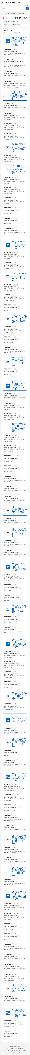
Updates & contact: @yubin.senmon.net (15, 1048)
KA (21, 37)
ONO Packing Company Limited (18, 1050)
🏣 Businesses (16, 24)
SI (18, 39)
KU (25, 37)
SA (16, 39)
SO (23, 39)
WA (16, 44)
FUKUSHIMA (7, 13)
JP (21, 5)
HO (13, 43)
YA (24, 43)
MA (16, 43)
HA (25, 41)
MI (19, 43)
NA (19, 41)
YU (13, 44)
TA (14, 41)
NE (22, 41)
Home (2, 13)
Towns (6, 24)
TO (16, 41)
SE (21, 39)
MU (21, 43)
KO (13, 39)
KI (23, 37)
